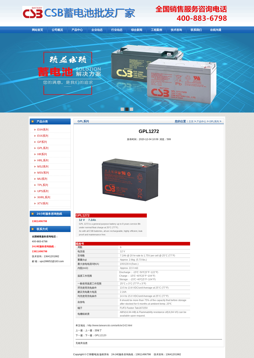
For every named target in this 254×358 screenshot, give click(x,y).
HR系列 (42, 154)
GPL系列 (42, 148)
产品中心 (77, 29)
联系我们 (196, 29)
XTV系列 (42, 203)
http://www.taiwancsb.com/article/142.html (110, 325)
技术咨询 (176, 29)
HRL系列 (42, 160)
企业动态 (97, 29)
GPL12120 (100, 335)
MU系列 (42, 178)
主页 (191, 121)
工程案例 (156, 29)
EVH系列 (42, 129)
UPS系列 (42, 191)
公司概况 (57, 29)
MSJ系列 (42, 166)
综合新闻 (136, 29)
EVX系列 (42, 135)
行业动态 (116, 29)
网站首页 (37, 29)
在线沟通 (215, 29)
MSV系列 (43, 172)
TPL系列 (42, 185)
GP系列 (42, 141)
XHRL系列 (43, 197)
